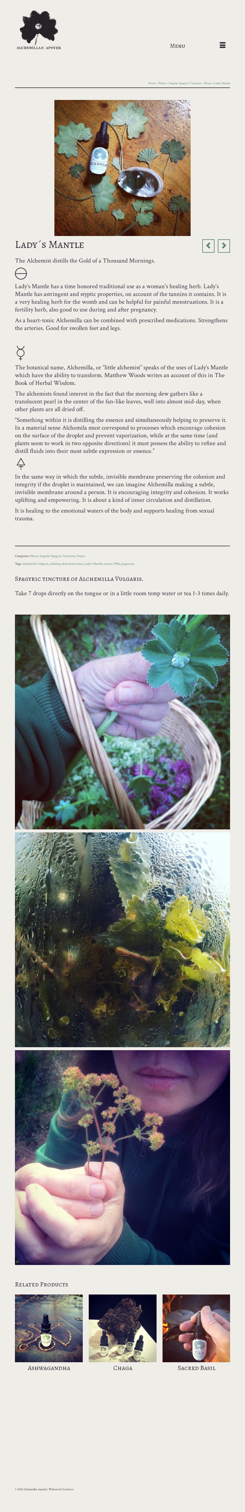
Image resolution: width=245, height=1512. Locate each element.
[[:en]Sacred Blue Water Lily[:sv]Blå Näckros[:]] (208, 246)
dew (64, 564)
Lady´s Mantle (94, 564)
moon (108, 564)
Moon (34, 556)
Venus (80, 556)
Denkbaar (68, 1489)
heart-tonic (76, 564)
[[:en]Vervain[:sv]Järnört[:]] (224, 246)
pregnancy (127, 564)
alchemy (55, 564)
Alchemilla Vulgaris (35, 564)
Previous (20, 1340)
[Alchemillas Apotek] (122, 30)
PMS (116, 564)
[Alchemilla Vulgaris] (122, 167)
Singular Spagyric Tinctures (57, 556)
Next (225, 1340)
